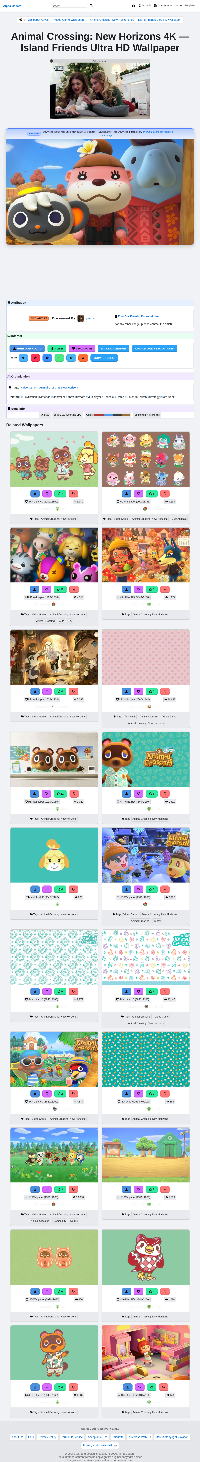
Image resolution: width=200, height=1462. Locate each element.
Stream (80, 397)
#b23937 (99, 415)
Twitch (120, 397)
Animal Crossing (45, 621)
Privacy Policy (47, 1437)
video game (28, 387)
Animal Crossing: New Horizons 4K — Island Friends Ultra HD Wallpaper (135, 19)
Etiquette (118, 1437)
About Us (17, 1437)
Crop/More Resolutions (154, 348)
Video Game (121, 519)
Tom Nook (167, 397)
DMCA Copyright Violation (172, 1437)
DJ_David (156, 1006)
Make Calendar (113, 348)
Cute (61, 621)
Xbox (70, 397)
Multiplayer (94, 397)
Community (164, 5)
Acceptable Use (98, 1437)
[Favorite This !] (47, 1093)
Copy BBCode (104, 358)
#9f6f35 (126, 415)
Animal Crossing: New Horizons (59, 387)
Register (190, 5)
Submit (146, 5)
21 (62, 793)
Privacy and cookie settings (100, 1445)
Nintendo (44, 397)
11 (61, 589)
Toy (70, 621)
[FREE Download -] (35, 1093)
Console (108, 397)
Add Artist (38, 318)
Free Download (29, 348)
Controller (58, 397)
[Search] (91, 6)
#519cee (108, 415)
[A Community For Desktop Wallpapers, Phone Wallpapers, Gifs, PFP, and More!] (20, 19)
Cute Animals (179, 519)
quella (89, 318)
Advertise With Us (140, 1437)
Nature (74, 1221)
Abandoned (64, 706)
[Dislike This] (73, 1093)
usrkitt (64, 508)
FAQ (31, 1437)
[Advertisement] (100, 271)
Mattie (156, 706)
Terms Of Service (72, 1437)
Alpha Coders (12, 6)
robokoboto (156, 508)
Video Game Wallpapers (69, 19)
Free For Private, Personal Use (138, 316)
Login (178, 5)
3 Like (58, 348)
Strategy (154, 397)
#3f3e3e (117, 415)
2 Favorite (83, 348)
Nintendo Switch (136, 397)
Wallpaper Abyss (38, 19)
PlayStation (29, 397)
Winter (157, 921)
